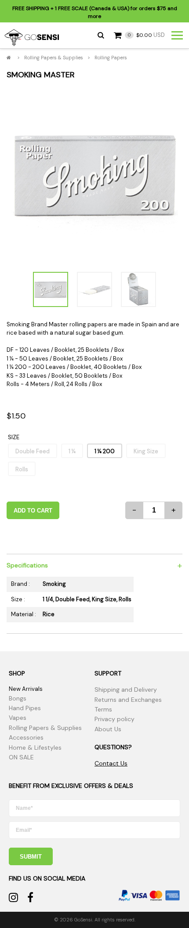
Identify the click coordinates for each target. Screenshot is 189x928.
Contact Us (110, 763)
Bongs (17, 698)
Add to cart (33, 510)
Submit (31, 856)
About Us (107, 729)
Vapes (17, 718)
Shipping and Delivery (125, 689)
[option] (94, 175)
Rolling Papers (110, 57)
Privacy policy (114, 719)
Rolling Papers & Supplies (53, 57)
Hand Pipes (25, 708)
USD (146, 35)
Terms (103, 709)
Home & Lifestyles (35, 747)
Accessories (26, 737)
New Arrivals (26, 689)
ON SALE (21, 757)
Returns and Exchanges (128, 700)
